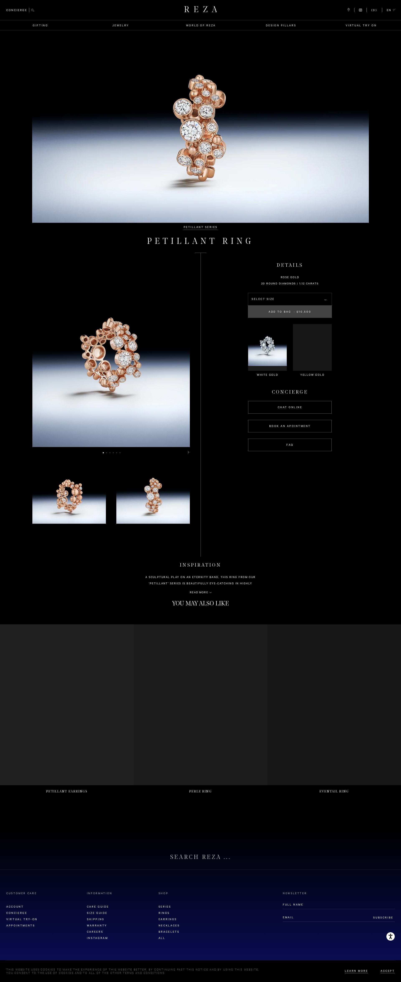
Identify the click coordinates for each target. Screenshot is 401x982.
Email (137, 500)
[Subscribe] (267, 500)
